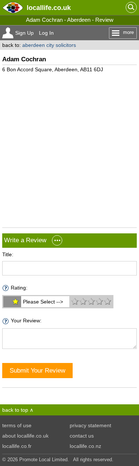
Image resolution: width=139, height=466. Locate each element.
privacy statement (90, 425)
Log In (46, 33)
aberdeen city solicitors (49, 45)
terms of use (17, 425)
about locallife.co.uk (25, 436)
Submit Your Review (37, 370)
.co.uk (49, 7)
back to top (15, 410)
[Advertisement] (69, 147)
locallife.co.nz (85, 446)
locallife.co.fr (17, 446)
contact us (82, 436)
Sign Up (24, 33)
